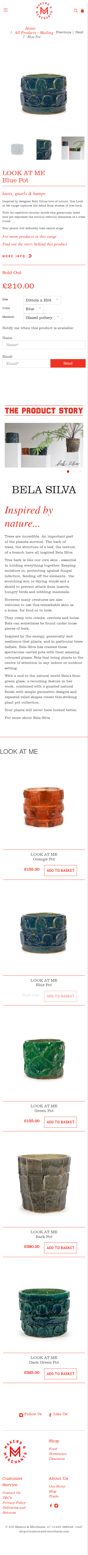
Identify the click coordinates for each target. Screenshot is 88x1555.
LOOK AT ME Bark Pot (44, 1234)
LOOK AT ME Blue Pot (44, 982)
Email (7, 356)
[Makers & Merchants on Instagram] (56, 1506)
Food (53, 1449)
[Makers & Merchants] (44, 10)
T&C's (7, 1497)
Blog (52, 1491)
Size (5, 299)
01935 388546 (62, 1527)
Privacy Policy (14, 1502)
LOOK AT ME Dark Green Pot (44, 1360)
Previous (63, 32)
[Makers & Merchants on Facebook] (51, 1506)
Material (8, 316)
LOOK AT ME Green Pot (44, 1108)
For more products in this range (29, 236)
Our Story (57, 1486)
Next (79, 32)
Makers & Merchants (30, 1527)
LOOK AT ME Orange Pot (44, 856)
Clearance (57, 1458)
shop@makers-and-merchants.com (44, 1531)
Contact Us (11, 1493)
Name (7, 338)
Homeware (57, 1454)
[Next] (78, 90)
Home (30, 28)
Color (6, 308)
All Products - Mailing (34, 32)
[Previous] (10, 90)
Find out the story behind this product (34, 244)
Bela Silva (41, 718)
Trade (53, 1496)
